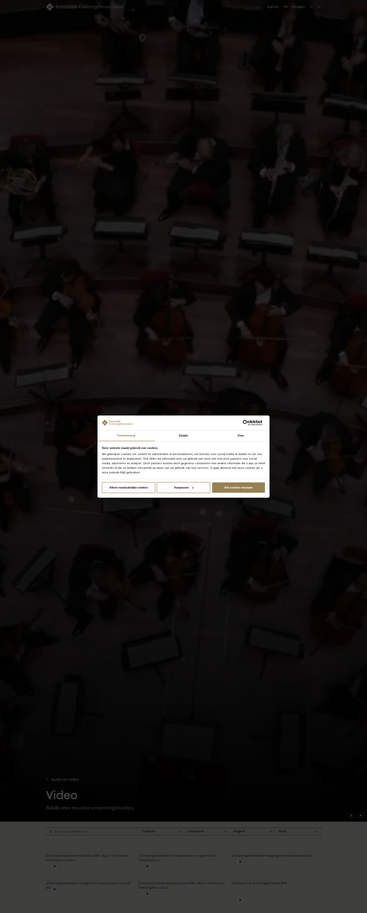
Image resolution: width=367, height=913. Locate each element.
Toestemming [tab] (126, 435)
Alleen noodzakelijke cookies (128, 487)
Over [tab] (241, 435)
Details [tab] (183, 435)
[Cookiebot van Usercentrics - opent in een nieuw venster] (248, 423)
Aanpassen (181, 487)
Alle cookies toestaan (238, 487)
